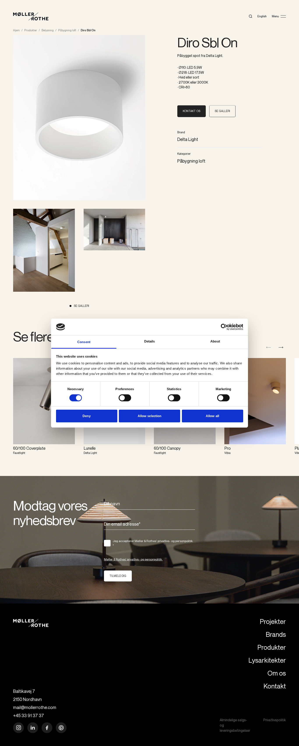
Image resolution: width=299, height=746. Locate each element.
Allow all (212, 416)
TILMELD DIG (117, 575)
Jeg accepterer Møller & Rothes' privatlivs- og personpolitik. (153, 543)
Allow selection (150, 416)
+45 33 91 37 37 (28, 715)
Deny (86, 416)
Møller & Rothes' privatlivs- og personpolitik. (133, 559)
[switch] (125, 397)
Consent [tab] (83, 342)
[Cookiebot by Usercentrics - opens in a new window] (224, 327)
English (262, 16)
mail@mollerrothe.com (34, 707)
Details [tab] (149, 341)
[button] (281, 347)
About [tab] (215, 341)
